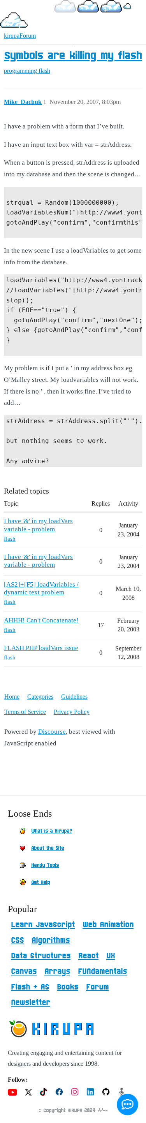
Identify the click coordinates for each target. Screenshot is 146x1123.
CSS (17, 940)
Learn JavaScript (43, 925)
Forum (97, 987)
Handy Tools (45, 865)
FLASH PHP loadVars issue (41, 648)
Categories (40, 696)
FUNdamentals (102, 971)
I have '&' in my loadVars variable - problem (38, 525)
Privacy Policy (72, 711)
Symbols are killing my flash (73, 56)
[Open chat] (127, 1104)
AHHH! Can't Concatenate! (41, 620)
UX (110, 956)
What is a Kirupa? (51, 831)
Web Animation (108, 925)
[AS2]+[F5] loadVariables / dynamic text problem (41, 588)
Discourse (52, 731)
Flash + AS (30, 987)
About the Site (47, 848)
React (88, 956)
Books (67, 987)
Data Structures (40, 956)
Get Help (40, 882)
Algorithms (51, 940)
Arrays (57, 971)
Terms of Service (25, 711)
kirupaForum (20, 35)
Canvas (24, 971)
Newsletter (30, 1002)
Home (11, 696)
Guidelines (74, 696)
